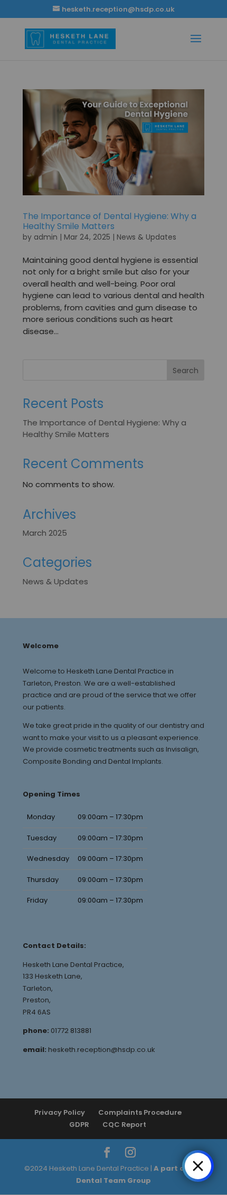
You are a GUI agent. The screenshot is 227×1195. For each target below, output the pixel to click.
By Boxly (160, 1166)
